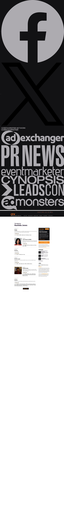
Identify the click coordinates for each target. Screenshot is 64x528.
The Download (45, 215)
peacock (34, 274)
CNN (25, 245)
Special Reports (50, 215)
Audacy (26, 285)
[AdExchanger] (32, 137)
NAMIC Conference (29, 263)
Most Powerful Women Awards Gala (44, 251)
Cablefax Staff (17, 233)
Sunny (24, 254)
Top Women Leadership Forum (44, 255)
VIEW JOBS (40, 266)
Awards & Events (36, 215)
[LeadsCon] (32, 189)
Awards (16, 280)
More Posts (25, 288)
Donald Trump (28, 245)
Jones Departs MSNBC (27, 239)
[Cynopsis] (32, 179)
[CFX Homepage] (13, 214)
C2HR (19, 263)
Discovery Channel (30, 274)
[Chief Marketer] (9, 129)
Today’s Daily (25, 215)
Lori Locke (23, 285)
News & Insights (30, 215)
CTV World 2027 (43, 258)
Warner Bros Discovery (19, 285)
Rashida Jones (32, 245)
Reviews (16, 250)
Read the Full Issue (41, 239)
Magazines (40, 215)
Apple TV (18, 254)
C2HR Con (25, 263)
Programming (25, 268)
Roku (23, 274)
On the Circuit (17, 259)
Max (27, 275)
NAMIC (17, 263)
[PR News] (32, 155)
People (15, 230)
